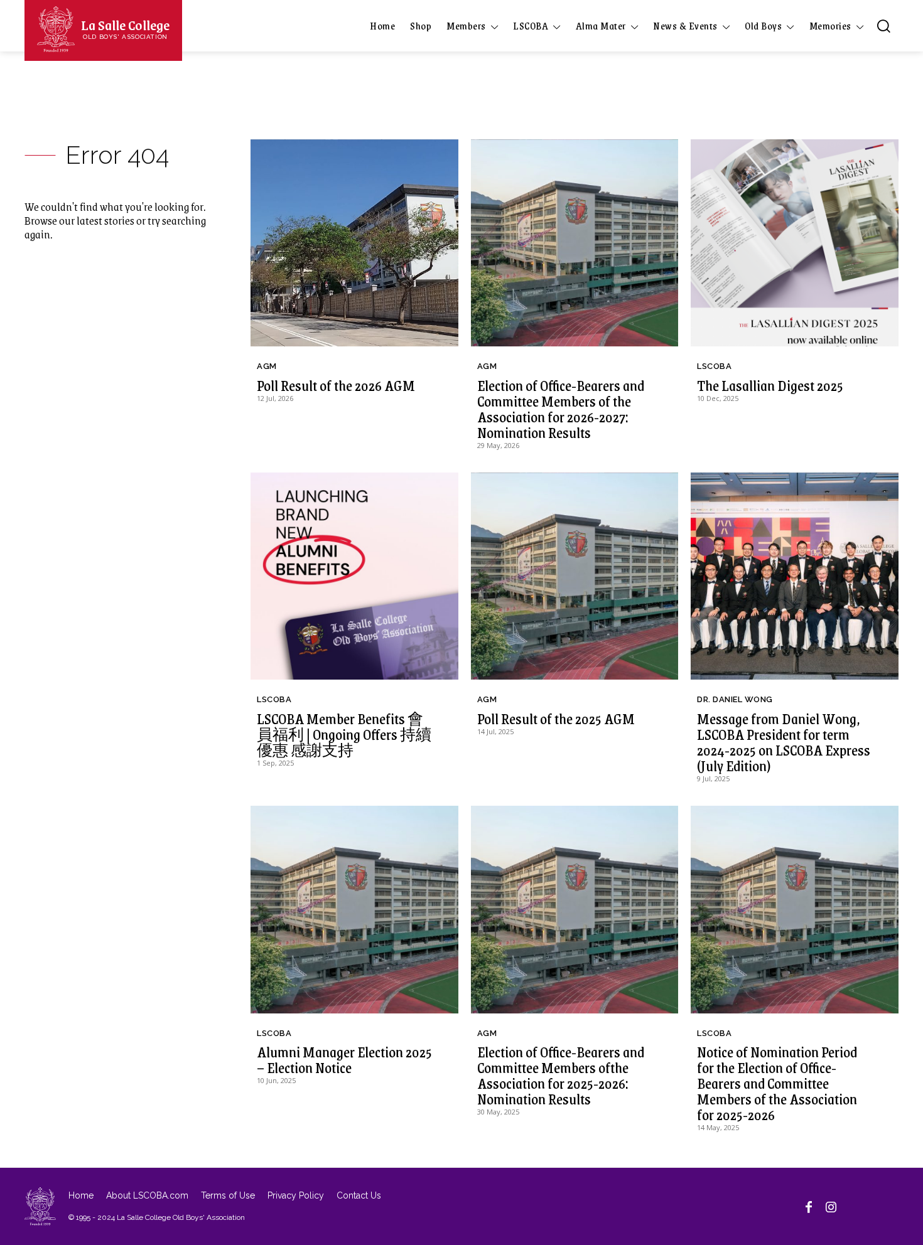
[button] (883, 26)
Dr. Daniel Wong (735, 699)
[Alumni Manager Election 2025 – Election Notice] (354, 909)
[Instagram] (831, 1206)
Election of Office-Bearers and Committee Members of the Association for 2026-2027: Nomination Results (560, 408)
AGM (267, 366)
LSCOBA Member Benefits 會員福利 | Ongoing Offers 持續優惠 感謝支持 (344, 734)
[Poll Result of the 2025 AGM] (575, 576)
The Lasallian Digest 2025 (770, 385)
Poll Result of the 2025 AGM (556, 718)
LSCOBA (714, 366)
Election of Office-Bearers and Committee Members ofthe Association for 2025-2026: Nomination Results (560, 1075)
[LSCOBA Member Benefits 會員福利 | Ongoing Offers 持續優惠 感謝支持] (354, 576)
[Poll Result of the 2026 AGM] (354, 243)
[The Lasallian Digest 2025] (795, 243)
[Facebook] (808, 1206)
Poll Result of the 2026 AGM (336, 385)
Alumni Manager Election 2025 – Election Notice (344, 1059)
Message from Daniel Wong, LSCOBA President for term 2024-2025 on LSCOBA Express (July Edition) (783, 742)
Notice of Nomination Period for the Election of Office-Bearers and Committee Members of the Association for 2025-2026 (777, 1083)
